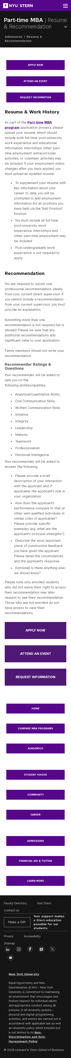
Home (35, 708)
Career (36, 814)
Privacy (9, 936)
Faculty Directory (15, 903)
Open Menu (66, 26)
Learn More (35, 880)
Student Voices (35, 774)
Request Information (35, 97)
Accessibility (32, 936)
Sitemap (9, 943)
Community (35, 794)
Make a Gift (17, 922)
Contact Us (11, 910)
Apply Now (35, 65)
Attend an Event (35, 81)
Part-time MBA (24, 20)
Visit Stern (44, 903)
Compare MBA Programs (35, 728)
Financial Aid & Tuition (35, 861)
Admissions (13, 37)
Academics (35, 748)
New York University (24, 974)
